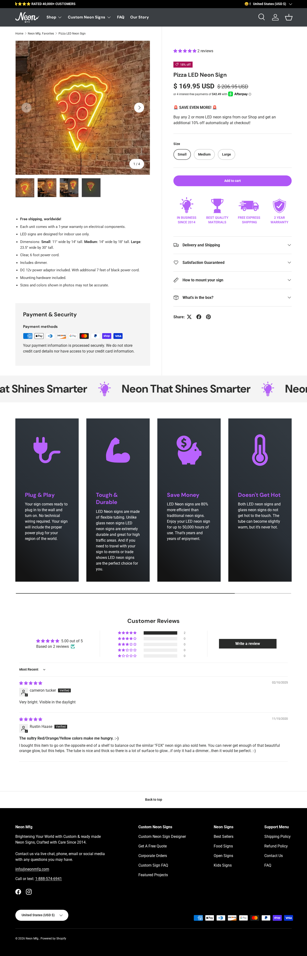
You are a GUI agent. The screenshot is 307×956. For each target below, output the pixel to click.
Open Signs (223, 855)
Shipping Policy (277, 836)
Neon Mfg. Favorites (41, 33)
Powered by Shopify (53, 938)
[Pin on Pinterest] (208, 317)
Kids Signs (223, 865)
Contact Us (273, 855)
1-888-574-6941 (48, 878)
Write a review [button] (247, 643)
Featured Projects (153, 875)
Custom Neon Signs (86, 17)
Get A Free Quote (152, 846)
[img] (30, 683)
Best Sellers (223, 836)
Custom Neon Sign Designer (162, 836)
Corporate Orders (152, 855)
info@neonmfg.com (32, 869)
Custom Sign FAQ (153, 865)
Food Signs (223, 846)
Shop (51, 17)
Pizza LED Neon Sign (72, 33)
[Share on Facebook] (199, 317)
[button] (185, 51)
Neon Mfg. (32, 938)
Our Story (139, 17)
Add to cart (232, 180)
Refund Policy (276, 846)
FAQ (120, 17)
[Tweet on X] (189, 317)
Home (19, 33)
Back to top (153, 799)
